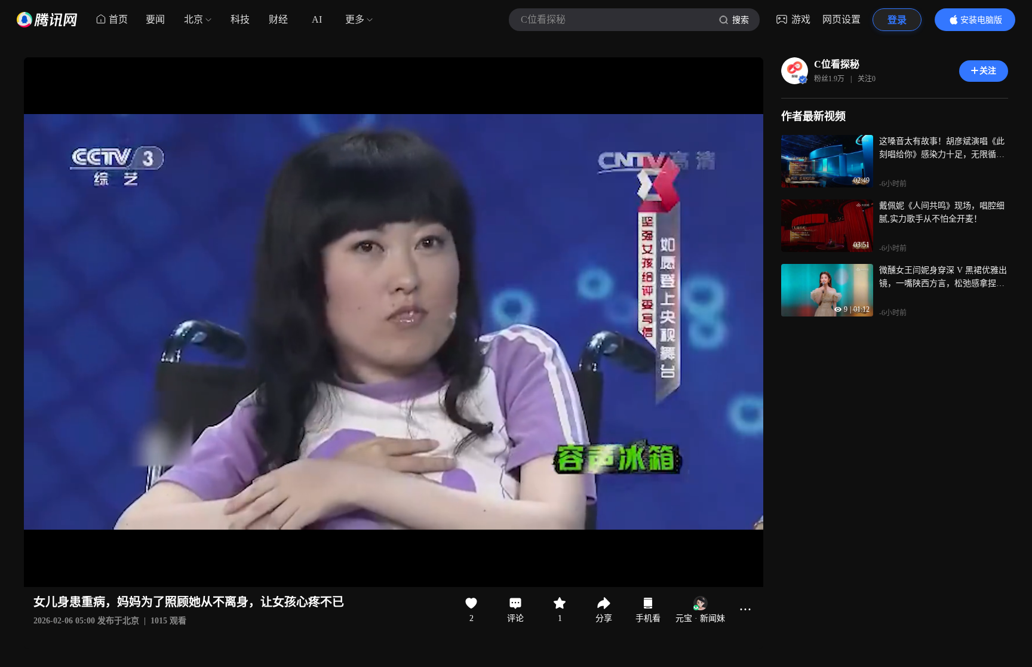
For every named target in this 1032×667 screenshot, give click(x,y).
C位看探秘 (836, 64)
